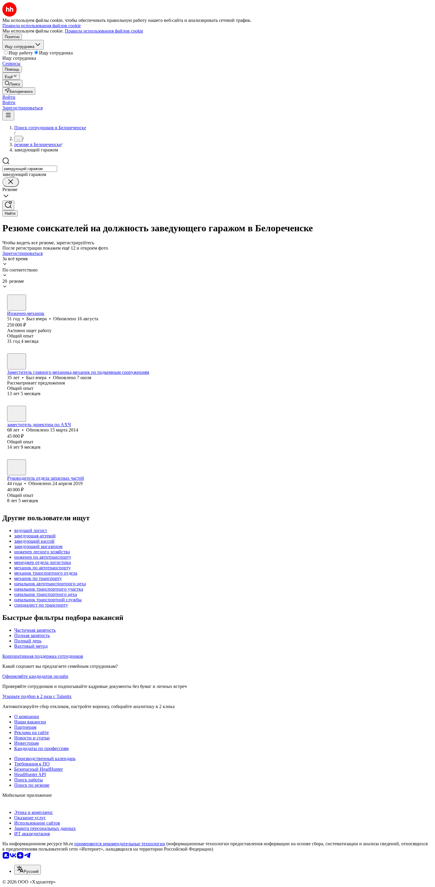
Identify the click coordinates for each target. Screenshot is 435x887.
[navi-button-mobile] (8, 115)
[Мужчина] (16, 303)
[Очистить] (10, 182)
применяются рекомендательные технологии (119, 843)
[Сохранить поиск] (8, 205)
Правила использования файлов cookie (104, 30)
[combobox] (29, 169)
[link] (12, 83)
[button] (8, 97)
